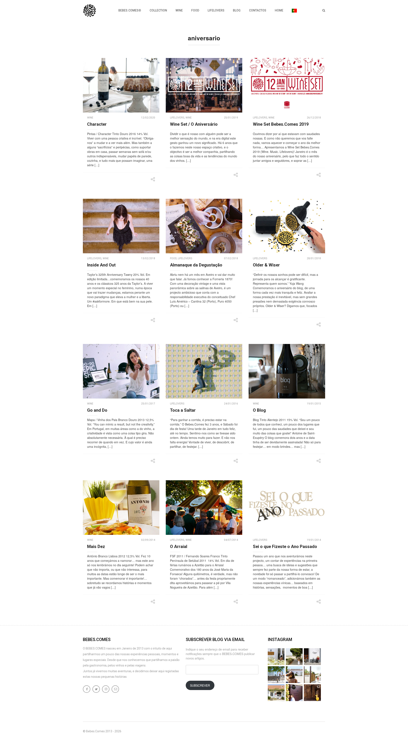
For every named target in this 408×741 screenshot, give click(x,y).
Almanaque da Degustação (196, 265)
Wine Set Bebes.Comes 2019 (281, 124)
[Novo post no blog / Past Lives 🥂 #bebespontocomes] (294, 692)
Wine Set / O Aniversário (194, 124)
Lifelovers (216, 10)
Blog (237, 10)
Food (195, 10)
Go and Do (97, 410)
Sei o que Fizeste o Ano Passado (285, 546)
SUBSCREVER (200, 685)
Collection (158, 10)
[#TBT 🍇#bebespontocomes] (294, 656)
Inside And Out (101, 265)
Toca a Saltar (183, 410)
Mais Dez (96, 546)
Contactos (257, 10)
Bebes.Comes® (129, 10)
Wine (179, 10)
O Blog (259, 410)
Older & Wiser (266, 265)
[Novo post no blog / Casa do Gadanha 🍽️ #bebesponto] (276, 656)
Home (279, 10)
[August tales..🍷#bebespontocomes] (312, 656)
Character (97, 124)
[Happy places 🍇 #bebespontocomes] (294, 674)
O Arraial (178, 546)
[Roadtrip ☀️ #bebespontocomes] (276, 674)
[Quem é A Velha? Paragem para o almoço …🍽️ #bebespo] (276, 692)
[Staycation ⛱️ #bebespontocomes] (312, 674)
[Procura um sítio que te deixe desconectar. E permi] (312, 692)
